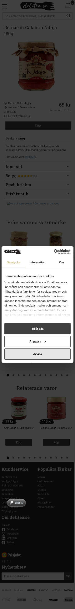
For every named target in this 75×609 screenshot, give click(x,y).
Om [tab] (61, 262)
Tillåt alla (37, 328)
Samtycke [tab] (13, 262)
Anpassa (35, 341)
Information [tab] (37, 262)
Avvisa (37, 354)
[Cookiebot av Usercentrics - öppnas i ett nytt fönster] (54, 251)
